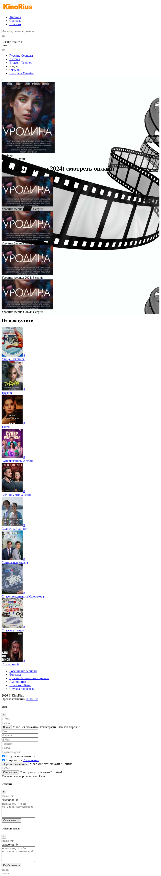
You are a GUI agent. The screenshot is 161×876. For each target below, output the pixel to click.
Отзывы (14, 69)
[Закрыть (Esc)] (3, 870)
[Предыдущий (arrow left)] (3, 873)
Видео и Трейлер (20, 62)
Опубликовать (11, 820)
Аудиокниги (17, 681)
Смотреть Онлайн (21, 73)
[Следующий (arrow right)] (7, 873)
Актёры (14, 59)
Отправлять (10, 772)
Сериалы (15, 20)
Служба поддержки (22, 688)
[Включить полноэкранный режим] (7, 870)
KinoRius (32, 699)
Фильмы (15, 17)
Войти (6, 727)
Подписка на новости (20, 756)
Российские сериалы (23, 671)
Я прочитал (22, 760)
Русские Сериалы (21, 55)
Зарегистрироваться (15, 764)
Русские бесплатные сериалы (29, 678)
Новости (15, 24)
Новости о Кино (20, 685)
